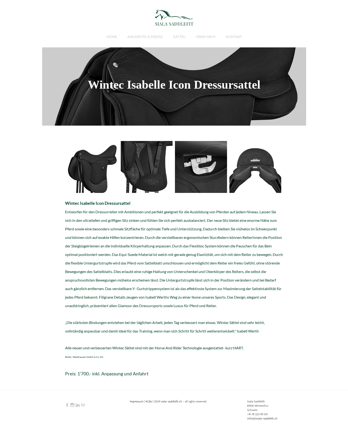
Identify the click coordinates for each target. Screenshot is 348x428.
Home (111, 37)
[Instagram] (72, 405)
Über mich (205, 37)
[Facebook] (67, 405)
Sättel (179, 37)
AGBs (148, 401)
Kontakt (234, 37)
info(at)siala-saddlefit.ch (262, 418)
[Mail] (83, 405)
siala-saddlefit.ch (171, 401)
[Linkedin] (78, 405)
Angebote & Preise (145, 37)
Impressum (136, 401)
